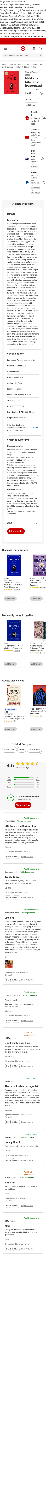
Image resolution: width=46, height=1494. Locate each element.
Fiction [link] (21, 750)
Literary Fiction (30, 67)
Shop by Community (23, 25)
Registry (11, 36)
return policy (19, 511)
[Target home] (23, 48)
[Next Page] (43, 578)
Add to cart (31, 105)
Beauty (17, 13)
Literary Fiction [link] (9, 750)
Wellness (23, 16)
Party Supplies (34, 22)
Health (16, 16)
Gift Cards (9, 25)
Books (34, 64)
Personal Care (27, 13)
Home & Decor (18, 7)
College (10, 4)
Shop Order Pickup (11, 33)
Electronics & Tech (29, 19)
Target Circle (29, 36)
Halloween (18, 4)
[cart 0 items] (40, 48)
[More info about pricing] (41, 93)
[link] (32, 89)
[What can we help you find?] (23, 55)
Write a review (23, 805)
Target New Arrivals (9, 1)
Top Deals (17, 30)
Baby (11, 13)
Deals (9, 28)
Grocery (32, 10)
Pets (10, 16)
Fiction (18, 67)
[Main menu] (5, 48)
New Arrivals (27, 28)
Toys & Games (14, 19)
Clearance (16, 28)
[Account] (34, 48)
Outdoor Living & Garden (17, 10)
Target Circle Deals (30, 30)
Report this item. (36, 427)
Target (4, 64)
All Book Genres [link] (34, 750)
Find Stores (40, 36)
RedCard (19, 36)
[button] (32, 89)
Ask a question (16, 531)
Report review (27, 856)
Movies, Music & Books (17, 22)
